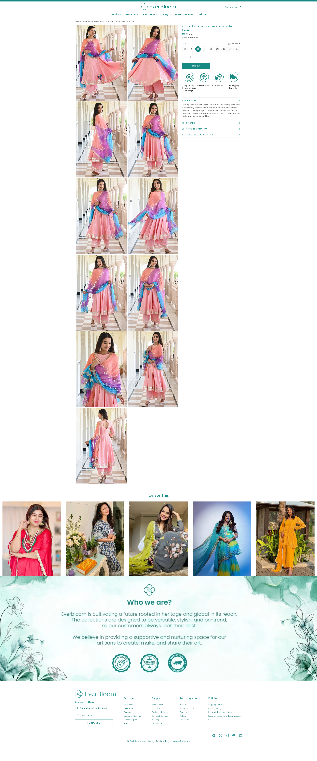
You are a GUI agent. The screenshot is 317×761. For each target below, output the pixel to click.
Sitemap (155, 719)
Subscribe (93, 722)
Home (78, 21)
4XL (230, 49)
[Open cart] (241, 7)
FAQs (210, 719)
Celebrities (202, 14)
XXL (217, 49)
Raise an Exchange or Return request (225, 715)
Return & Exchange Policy (220, 712)
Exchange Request (160, 712)
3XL (224, 49)
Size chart (235, 43)
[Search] (226, 7)
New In (183, 704)
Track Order (157, 704)
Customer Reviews (132, 715)
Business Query (131, 719)
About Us (128, 704)
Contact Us (157, 723)
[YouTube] (233, 735)
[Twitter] (220, 735)
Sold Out (196, 66)
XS (185, 49)
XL (211, 49)
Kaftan (183, 715)
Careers (127, 712)
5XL (237, 49)
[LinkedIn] (240, 735)
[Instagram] (227, 735)
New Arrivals (131, 14)
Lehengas (166, 14)
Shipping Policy (215, 704)
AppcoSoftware (181, 740)
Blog (126, 723)
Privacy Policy (214, 708)
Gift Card (156, 708)
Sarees (178, 14)
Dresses (189, 14)
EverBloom (141, 740)
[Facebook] (213, 735)
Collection (184, 719)
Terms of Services (160, 715)
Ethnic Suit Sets (149, 14)
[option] (31, 538)
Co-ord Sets (115, 14)
